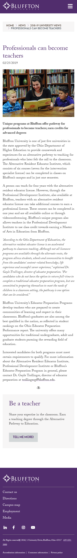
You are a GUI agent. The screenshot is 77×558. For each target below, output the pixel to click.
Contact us (10, 492)
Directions (9, 499)
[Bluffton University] (21, 6)
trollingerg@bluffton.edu (38, 380)
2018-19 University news (45, 25)
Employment (11, 512)
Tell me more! (23, 437)
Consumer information (38, 553)
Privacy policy (56, 553)
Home (10, 25)
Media (7, 518)
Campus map (11, 505)
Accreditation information (14, 553)
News (22, 25)
